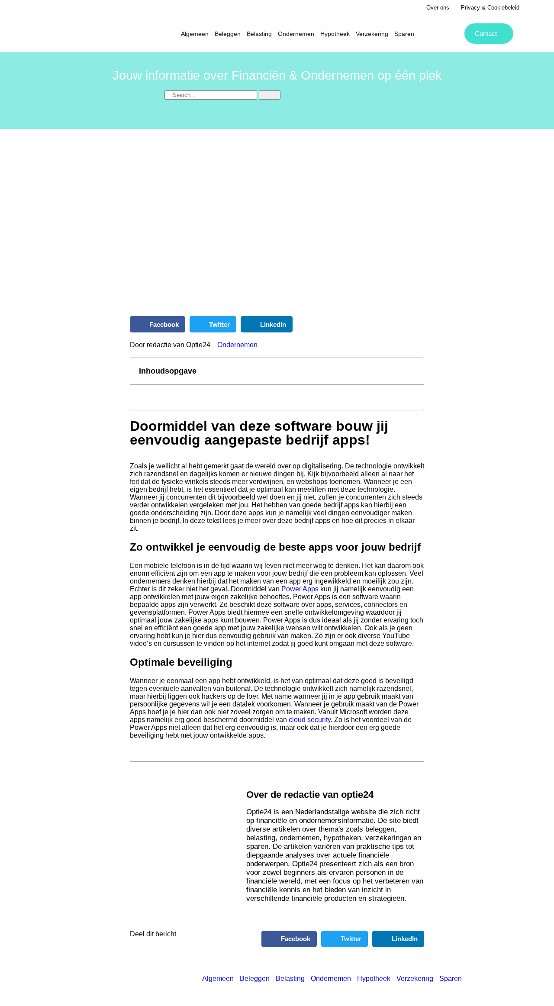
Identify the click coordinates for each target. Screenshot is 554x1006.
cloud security (309, 719)
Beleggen (228, 33)
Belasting (259, 33)
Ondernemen (296, 33)
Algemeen (195, 33)
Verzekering (372, 33)
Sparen (404, 33)
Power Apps (300, 589)
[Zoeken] (269, 95)
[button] (157, 324)
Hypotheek (335, 33)
